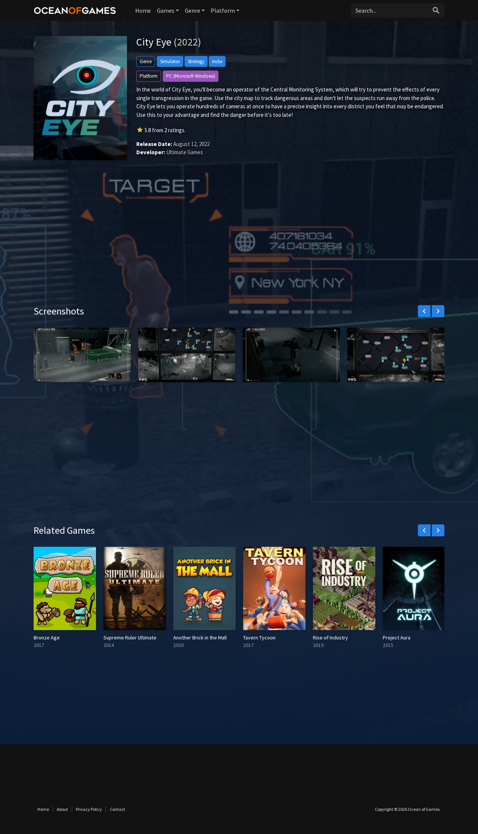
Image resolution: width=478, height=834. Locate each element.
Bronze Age (47, 637)
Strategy (196, 61)
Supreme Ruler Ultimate (129, 637)
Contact (117, 809)
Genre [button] (192, 10)
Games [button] (165, 10)
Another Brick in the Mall (200, 637)
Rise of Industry (330, 637)
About (62, 809)
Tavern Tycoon (259, 637)
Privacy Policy (89, 809)
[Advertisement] (239, 241)
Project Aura (396, 637)
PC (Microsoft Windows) (190, 76)
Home (143, 10)
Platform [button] (223, 10)
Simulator (170, 61)
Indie (217, 61)
